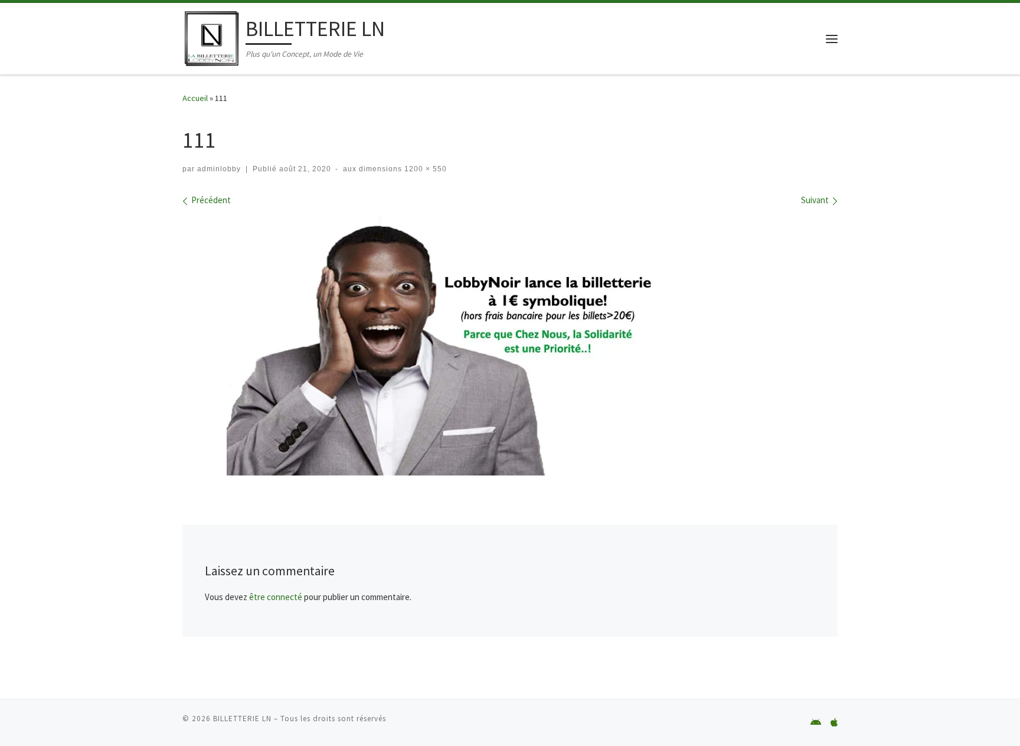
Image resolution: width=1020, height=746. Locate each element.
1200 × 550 (424, 169)
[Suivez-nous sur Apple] (834, 722)
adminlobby (219, 169)
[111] (510, 345)
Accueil (195, 98)
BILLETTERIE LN (242, 719)
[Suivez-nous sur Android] (815, 722)
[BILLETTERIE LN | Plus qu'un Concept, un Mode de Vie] (211, 36)
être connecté (275, 596)
